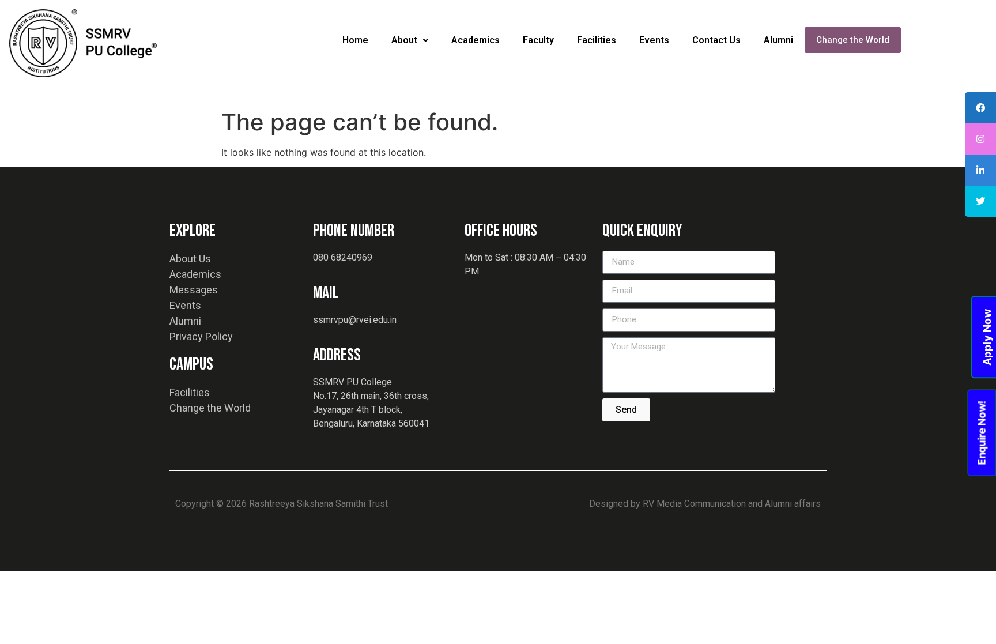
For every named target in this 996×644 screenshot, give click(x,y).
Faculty (538, 40)
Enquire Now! (981, 432)
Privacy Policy (201, 336)
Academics (475, 40)
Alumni (778, 40)
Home (355, 40)
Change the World (852, 40)
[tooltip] (980, 107)
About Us (190, 259)
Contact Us (716, 40)
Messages (193, 290)
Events (654, 40)
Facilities (596, 40)
